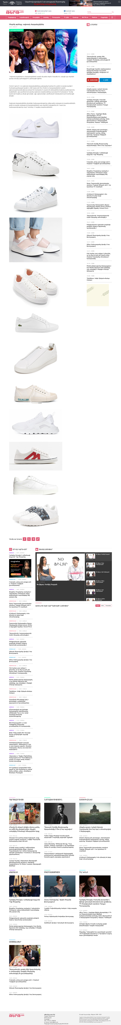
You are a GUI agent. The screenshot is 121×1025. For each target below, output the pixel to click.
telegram (33, 539)
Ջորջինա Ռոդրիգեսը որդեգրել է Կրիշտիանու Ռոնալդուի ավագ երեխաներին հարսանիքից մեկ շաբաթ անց (98, 173)
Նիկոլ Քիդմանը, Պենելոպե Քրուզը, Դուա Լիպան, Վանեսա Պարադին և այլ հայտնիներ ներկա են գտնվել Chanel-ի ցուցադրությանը (59, 845)
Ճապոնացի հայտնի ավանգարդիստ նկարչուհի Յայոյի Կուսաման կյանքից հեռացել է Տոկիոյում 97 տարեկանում (99, 71)
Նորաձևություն (16, 30)
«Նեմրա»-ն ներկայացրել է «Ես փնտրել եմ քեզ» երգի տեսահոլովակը (97, 195)
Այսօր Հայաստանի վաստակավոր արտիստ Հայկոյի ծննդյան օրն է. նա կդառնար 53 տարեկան (99, 185)
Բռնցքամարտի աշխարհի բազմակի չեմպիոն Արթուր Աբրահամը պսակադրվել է (98, 226)
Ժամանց (11, 552)
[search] (113, 12)
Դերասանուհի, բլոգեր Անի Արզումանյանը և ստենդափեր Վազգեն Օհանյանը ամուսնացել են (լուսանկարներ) (98, 59)
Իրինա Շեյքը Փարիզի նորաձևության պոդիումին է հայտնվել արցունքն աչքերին (58, 836)
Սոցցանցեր (12, 579)
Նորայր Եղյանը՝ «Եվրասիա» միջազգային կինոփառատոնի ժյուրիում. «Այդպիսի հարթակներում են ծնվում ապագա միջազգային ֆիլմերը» (25, 863)
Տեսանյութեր (46, 549)
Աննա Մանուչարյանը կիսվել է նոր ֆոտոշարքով (98, 245)
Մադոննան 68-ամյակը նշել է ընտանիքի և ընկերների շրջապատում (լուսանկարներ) (19, 701)
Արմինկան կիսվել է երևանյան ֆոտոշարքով (59, 923)
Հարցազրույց (16, 800)
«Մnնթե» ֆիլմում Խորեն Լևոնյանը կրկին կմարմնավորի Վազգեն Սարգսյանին (93, 924)
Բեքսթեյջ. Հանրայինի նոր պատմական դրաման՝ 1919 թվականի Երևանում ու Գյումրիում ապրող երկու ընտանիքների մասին (95, 933)
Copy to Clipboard (38, 539)
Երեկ (102, 605)
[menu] (112, 17)
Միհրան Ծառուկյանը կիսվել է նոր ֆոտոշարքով (98, 236)
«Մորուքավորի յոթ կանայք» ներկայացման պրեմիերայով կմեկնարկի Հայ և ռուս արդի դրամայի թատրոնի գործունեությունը (18, 713)
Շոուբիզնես (12, 601)
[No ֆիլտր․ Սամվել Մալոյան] (61, 567)
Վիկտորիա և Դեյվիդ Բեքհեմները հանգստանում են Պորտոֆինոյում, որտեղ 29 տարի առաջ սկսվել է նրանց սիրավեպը (20, 758)
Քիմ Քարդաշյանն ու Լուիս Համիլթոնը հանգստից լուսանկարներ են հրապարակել (19, 724)
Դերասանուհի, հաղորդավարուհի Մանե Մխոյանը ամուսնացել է (98, 216)
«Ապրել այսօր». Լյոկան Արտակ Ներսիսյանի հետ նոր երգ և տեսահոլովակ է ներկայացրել (97, 90)
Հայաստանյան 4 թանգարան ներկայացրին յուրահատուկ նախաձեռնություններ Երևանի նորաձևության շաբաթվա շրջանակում (59, 855)
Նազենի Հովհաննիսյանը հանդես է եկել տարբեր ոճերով (60, 909)
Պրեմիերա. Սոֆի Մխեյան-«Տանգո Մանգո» (98, 279)
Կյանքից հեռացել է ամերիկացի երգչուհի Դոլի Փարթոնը (97, 153)
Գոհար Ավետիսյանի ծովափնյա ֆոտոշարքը (59, 916)
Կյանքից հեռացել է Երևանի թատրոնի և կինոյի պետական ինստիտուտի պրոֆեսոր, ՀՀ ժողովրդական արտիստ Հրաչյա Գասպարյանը (97, 103)
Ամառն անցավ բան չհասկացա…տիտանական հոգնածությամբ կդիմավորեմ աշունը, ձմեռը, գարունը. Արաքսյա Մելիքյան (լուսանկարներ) (97, 133)
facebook (24, 539)
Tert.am (15, 12)
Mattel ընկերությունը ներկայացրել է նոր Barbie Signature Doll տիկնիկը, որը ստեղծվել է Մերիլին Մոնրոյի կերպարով (99, 268)
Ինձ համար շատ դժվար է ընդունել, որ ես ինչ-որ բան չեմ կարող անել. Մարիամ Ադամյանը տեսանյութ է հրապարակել (98, 256)
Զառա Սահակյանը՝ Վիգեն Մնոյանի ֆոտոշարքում (57, 901)
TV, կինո (83, 872)
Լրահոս (93, 25)
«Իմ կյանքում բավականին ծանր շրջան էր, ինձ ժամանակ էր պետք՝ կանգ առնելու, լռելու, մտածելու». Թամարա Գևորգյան (20, 770)
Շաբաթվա (108, 605)
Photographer (52, 872)
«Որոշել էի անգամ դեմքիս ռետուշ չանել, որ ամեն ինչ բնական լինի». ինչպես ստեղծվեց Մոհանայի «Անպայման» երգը (24, 829)
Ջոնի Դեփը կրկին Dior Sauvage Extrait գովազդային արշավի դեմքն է (19, 734)
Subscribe (94, 80)
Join (106, 80)
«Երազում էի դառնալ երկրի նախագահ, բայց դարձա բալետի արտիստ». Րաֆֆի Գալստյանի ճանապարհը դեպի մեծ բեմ (24, 839)
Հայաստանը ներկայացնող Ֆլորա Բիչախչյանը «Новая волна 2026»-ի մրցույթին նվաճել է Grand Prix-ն (99, 206)
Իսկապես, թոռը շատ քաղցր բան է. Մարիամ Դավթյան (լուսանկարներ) (98, 162)
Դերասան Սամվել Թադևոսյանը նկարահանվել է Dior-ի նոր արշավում (99, 144)
